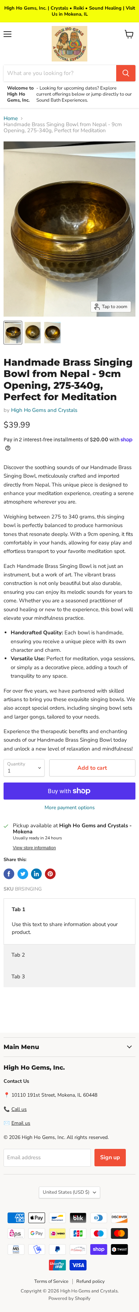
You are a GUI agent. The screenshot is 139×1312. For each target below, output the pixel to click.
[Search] (125, 73)
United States (66, 1192)
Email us (20, 1123)
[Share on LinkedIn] (36, 874)
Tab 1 (18, 909)
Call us (19, 1109)
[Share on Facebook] (9, 874)
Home (11, 118)
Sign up (110, 1157)
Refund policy (90, 1281)
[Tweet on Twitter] (22, 874)
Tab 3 (18, 976)
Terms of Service (51, 1281)
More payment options (70, 808)
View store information (34, 847)
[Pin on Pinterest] (50, 874)
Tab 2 (18, 954)
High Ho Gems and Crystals (44, 410)
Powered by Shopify (69, 1298)
